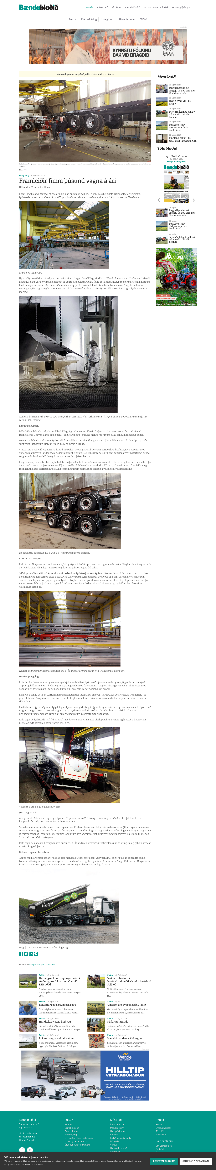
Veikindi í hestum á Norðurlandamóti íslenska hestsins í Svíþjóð (129, 981)
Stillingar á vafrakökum (195, 1161)
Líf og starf (24, 175)
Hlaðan (159, 1124)
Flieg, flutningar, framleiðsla (42, 964)
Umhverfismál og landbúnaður (79, 1138)
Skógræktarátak (117, 1021)
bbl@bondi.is (28, 1137)
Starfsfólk (160, 1149)
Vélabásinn (115, 1151)
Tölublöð (160, 1131)
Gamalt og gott (72, 1128)
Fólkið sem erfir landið (121, 1138)
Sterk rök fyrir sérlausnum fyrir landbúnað (178, 127)
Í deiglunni (108, 19)
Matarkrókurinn (117, 1128)
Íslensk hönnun (117, 1124)
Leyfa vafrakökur (164, 1161)
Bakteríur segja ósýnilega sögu (57, 1005)
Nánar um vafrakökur (34, 1164)
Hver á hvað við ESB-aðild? (180, 102)
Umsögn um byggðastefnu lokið (126, 1005)
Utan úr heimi (127, 19)
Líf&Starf (102, 7)
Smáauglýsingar (181, 7)
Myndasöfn (161, 1135)
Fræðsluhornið (71, 1131)
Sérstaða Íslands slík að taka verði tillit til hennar (182, 114)
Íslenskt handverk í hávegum (125, 1038)
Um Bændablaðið (164, 1146)
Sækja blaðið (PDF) (176, 161)
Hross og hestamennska (76, 1141)
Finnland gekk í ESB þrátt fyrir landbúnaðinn (182, 139)
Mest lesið (166, 76)
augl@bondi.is (29, 1140)
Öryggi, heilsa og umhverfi (77, 1145)
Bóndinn (114, 1135)
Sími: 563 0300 (29, 1133)
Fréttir (89, 7)
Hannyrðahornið (117, 1131)
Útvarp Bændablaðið (156, 7)
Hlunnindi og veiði (118, 1148)
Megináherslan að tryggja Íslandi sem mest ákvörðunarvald (182, 90)
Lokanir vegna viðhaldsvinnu (56, 1038)
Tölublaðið (167, 148)
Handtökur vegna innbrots (55, 1021)
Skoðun (116, 7)
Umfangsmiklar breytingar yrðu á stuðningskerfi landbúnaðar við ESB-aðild (59, 981)
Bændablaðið (132, 7)
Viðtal (143, 19)
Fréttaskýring (89, 19)
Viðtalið (113, 1145)
